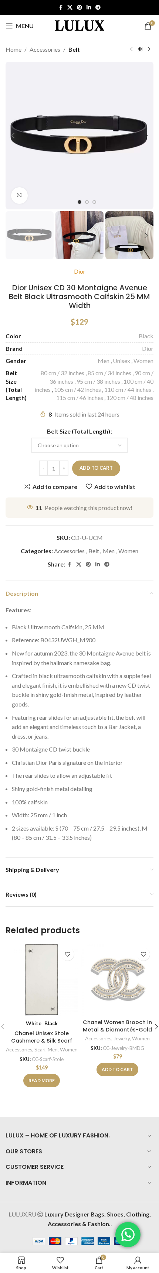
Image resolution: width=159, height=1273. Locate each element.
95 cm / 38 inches (98, 381)
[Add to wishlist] (67, 954)
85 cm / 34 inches (109, 372)
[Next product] (149, 49)
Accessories (45, 49)
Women (143, 360)
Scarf (39, 1050)
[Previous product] (131, 49)
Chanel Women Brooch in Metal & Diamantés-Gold (117, 1026)
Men (103, 360)
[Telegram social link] (98, 8)
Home (13, 49)
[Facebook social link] (60, 8)
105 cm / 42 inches (77, 389)
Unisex (121, 360)
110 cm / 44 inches (127, 389)
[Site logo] (79, 24)
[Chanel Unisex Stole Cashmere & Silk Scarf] (42, 980)
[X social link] (70, 8)
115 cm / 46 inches (79, 397)
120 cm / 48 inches (129, 397)
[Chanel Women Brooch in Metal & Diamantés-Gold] (117, 980)
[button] (13, 135)
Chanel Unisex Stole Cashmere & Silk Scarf (41, 1037)
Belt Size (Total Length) (78, 431)
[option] (79, 202)
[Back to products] (140, 49)
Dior (79, 271)
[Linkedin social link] (88, 8)
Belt (74, 49)
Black (146, 335)
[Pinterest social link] (79, 8)
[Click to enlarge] (19, 195)
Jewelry (122, 1038)
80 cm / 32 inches (62, 372)
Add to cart (96, 468)
